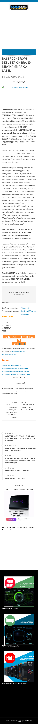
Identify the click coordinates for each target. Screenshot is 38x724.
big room (27, 388)
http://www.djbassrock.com (11, 366)
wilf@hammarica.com (9, 354)
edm (15, 391)
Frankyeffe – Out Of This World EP (18, 471)
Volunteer (31, 527)
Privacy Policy (16, 527)
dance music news (7, 391)
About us (24, 527)
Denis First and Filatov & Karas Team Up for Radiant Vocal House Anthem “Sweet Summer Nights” (20, 461)
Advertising (6, 530)
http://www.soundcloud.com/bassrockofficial (15, 371)
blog (31, 388)
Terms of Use (6, 527)
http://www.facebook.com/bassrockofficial (15, 368)
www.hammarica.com (18, 351)
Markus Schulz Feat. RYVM (15, 479)
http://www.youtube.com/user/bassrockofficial (16, 374)
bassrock (12, 388)
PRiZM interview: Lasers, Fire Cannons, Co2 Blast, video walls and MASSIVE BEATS (11, 409)
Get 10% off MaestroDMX (19, 489)
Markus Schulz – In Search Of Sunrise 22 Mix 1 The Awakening (20, 449)
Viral (20, 721)
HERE (22, 343)
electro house (21, 391)
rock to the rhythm (11, 393)
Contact (12, 530)
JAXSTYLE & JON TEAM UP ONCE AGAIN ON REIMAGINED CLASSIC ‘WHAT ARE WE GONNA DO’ (20, 438)
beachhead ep (19, 388)
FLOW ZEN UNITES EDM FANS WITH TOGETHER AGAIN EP (27, 407)
